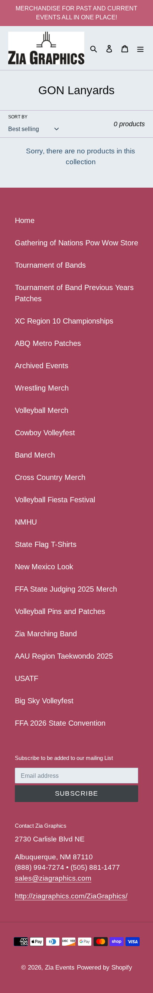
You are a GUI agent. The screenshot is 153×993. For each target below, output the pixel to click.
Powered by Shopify (104, 967)
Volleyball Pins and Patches (60, 611)
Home (25, 220)
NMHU (26, 522)
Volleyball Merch (41, 410)
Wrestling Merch (42, 388)
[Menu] (140, 48)
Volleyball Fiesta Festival (55, 500)
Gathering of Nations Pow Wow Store (76, 243)
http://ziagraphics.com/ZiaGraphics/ (71, 896)
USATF (26, 678)
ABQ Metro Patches (48, 343)
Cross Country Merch (50, 477)
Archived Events (41, 366)
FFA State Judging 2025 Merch (66, 589)
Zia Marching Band (46, 634)
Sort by (17, 117)
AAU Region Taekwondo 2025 (64, 656)
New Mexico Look (44, 567)
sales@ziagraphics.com (53, 878)
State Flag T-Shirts (45, 544)
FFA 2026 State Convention (60, 723)
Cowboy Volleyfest (45, 433)
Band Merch (35, 455)
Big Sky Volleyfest (44, 701)
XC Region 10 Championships (64, 321)
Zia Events (60, 967)
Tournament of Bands (50, 265)
